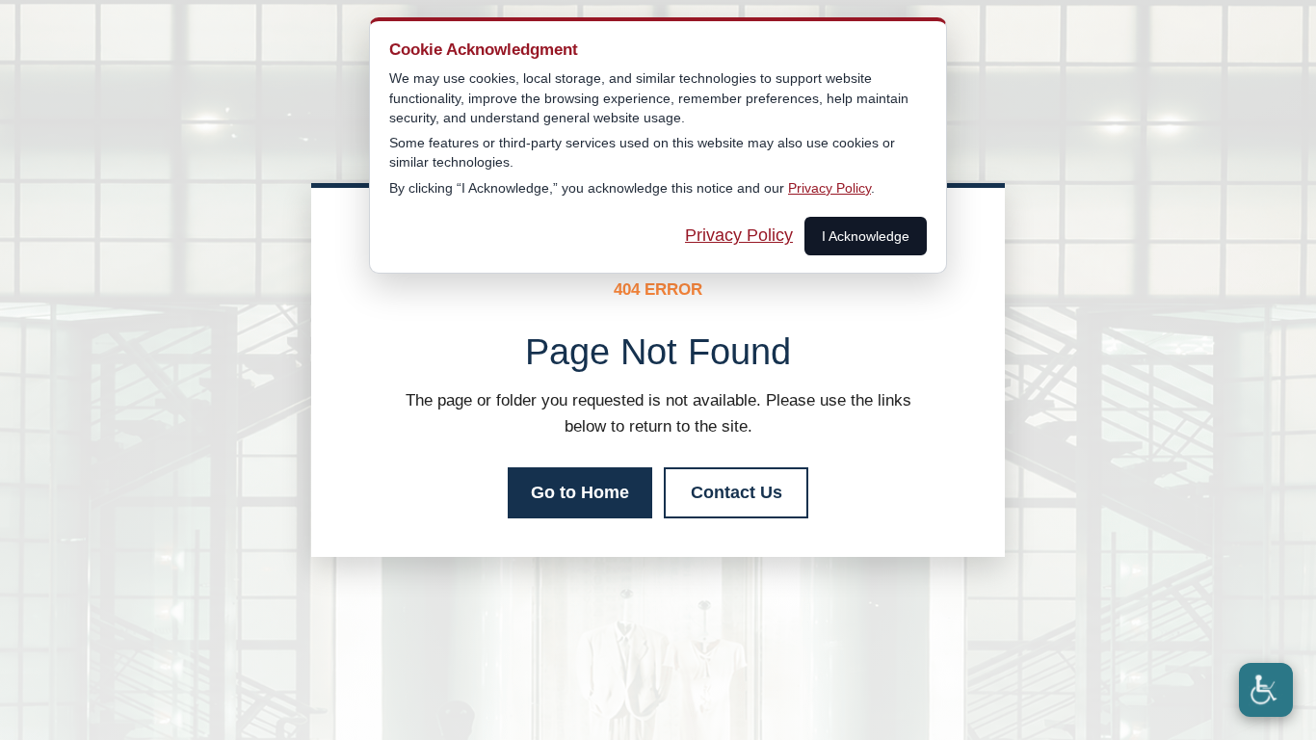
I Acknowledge (865, 236)
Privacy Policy (829, 188)
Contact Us (736, 492)
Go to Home (580, 492)
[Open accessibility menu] (1266, 690)
